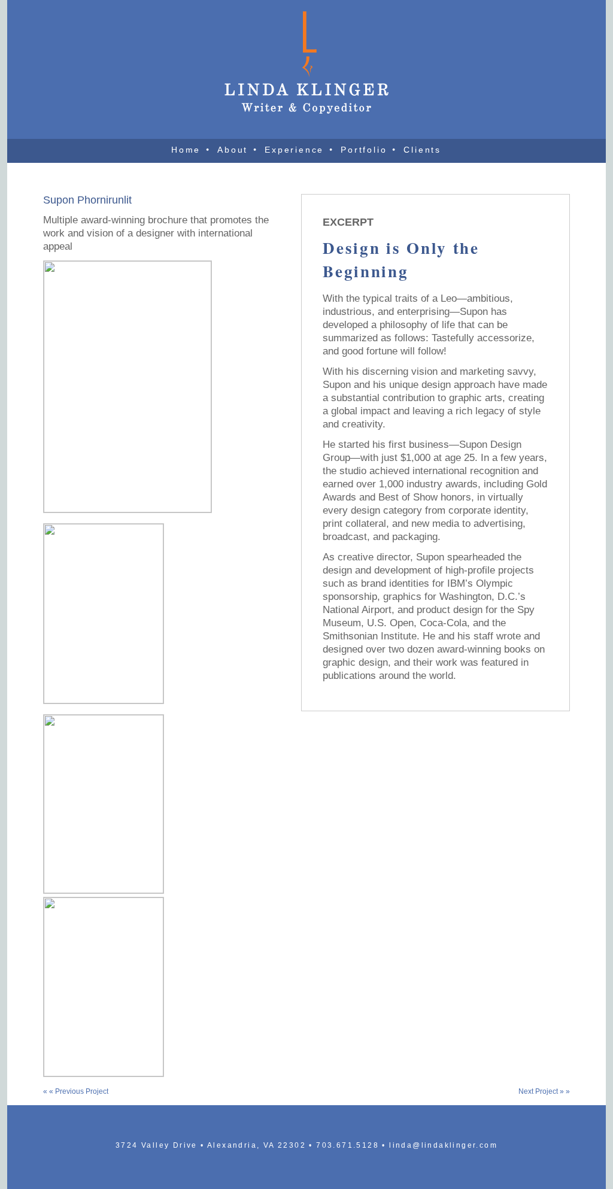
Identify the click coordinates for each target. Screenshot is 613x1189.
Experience (294, 149)
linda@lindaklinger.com (443, 1145)
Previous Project (81, 1091)
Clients (422, 149)
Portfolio (364, 149)
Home (186, 149)
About (232, 149)
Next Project (539, 1091)
